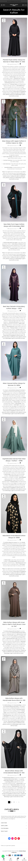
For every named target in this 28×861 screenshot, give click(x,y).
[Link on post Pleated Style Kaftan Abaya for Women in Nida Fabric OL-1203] (14, 37)
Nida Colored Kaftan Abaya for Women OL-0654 (14, 384)
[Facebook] (9, 838)
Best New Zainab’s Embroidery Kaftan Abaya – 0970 (14, 307)
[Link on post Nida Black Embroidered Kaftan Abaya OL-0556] (14, 513)
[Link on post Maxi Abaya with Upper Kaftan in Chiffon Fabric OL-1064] (14, 118)
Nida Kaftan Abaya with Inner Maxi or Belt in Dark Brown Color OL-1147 (14, 624)
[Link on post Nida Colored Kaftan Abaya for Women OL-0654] (14, 361)
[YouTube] (15, 838)
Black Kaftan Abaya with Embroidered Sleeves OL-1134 (14, 772)
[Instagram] (12, 838)
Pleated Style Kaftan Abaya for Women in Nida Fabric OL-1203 (14, 61)
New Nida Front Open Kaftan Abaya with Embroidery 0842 (14, 225)
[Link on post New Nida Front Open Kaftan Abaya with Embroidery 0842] (14, 202)
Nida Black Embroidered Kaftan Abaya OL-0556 (14, 537)
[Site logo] (14, 5)
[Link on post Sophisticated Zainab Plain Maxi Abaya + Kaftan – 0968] (14, 436)
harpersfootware (13, 64)
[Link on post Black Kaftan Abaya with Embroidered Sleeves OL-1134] (14, 748)
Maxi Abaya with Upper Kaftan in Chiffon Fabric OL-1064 (14, 142)
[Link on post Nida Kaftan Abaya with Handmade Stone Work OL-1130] (14, 676)
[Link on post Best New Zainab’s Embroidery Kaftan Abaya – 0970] (14, 284)
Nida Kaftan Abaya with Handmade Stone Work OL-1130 (14, 699)
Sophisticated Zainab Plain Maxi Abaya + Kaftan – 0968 (14, 460)
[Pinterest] (19, 838)
